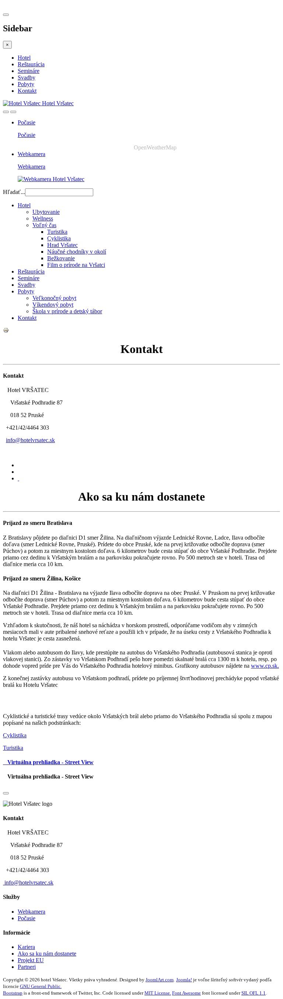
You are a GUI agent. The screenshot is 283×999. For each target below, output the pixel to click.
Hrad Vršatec (62, 245)
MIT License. (157, 993)
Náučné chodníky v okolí (76, 251)
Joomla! (184, 979)
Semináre (28, 71)
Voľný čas (44, 225)
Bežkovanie (61, 258)
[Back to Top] (6, 793)
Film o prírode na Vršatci (76, 265)
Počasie (26, 122)
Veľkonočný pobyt (54, 298)
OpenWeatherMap (155, 147)
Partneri (27, 967)
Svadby (26, 77)
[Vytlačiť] (6, 331)
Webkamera (31, 154)
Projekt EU (31, 960)
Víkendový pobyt (52, 304)
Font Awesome (186, 993)
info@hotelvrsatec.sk (30, 440)
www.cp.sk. (265, 666)
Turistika (57, 232)
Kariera (26, 947)
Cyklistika (59, 238)
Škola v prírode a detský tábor (67, 311)
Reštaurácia (31, 64)
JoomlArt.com (160, 979)
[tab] (18, 478)
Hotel (24, 57)
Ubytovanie (46, 212)
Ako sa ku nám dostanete (47, 953)
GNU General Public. (41, 986)
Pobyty (26, 84)
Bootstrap (12, 993)
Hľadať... (14, 192)
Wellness (42, 218)
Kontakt (27, 91)
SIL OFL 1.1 (253, 993)
